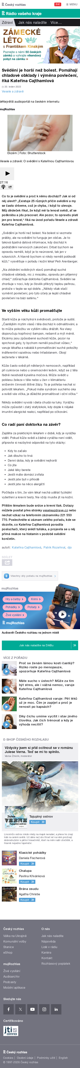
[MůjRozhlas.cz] (7, 109)
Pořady (32, 607)
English (63, 1057)
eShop (7, 952)
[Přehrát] (7, 173)
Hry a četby (13, 599)
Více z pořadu (15, 658)
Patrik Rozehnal (54, 547)
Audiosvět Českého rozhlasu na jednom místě (30, 632)
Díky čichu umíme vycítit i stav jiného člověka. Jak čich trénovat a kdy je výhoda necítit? (48, 720)
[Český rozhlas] (14, 4)
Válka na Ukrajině (15, 936)
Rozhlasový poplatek (55, 963)
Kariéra (46, 952)
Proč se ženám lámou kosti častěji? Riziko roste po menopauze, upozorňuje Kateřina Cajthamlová (46, 667)
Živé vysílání (13, 615)
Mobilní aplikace (14, 987)
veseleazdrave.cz (55, 510)
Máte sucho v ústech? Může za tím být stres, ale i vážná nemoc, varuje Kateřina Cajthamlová (46, 685)
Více (56, 22)
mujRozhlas (9, 588)
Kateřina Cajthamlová (26, 547)
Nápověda (48, 941)
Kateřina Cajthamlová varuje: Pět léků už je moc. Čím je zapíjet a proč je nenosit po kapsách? (48, 702)
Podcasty (9, 982)
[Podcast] (3, 187)
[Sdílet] (10, 187)
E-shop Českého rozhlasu (26, 739)
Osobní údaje (25, 1057)
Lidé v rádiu (49, 947)
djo (70, 547)
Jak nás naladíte (32, 22)
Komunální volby (14, 941)
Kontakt (46, 958)
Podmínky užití (46, 1057)
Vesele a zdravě (13, 91)
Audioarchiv (11, 976)
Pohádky (11, 607)
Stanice (8, 947)
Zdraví (7, 22)
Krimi (34, 599)
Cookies (8, 1057)
